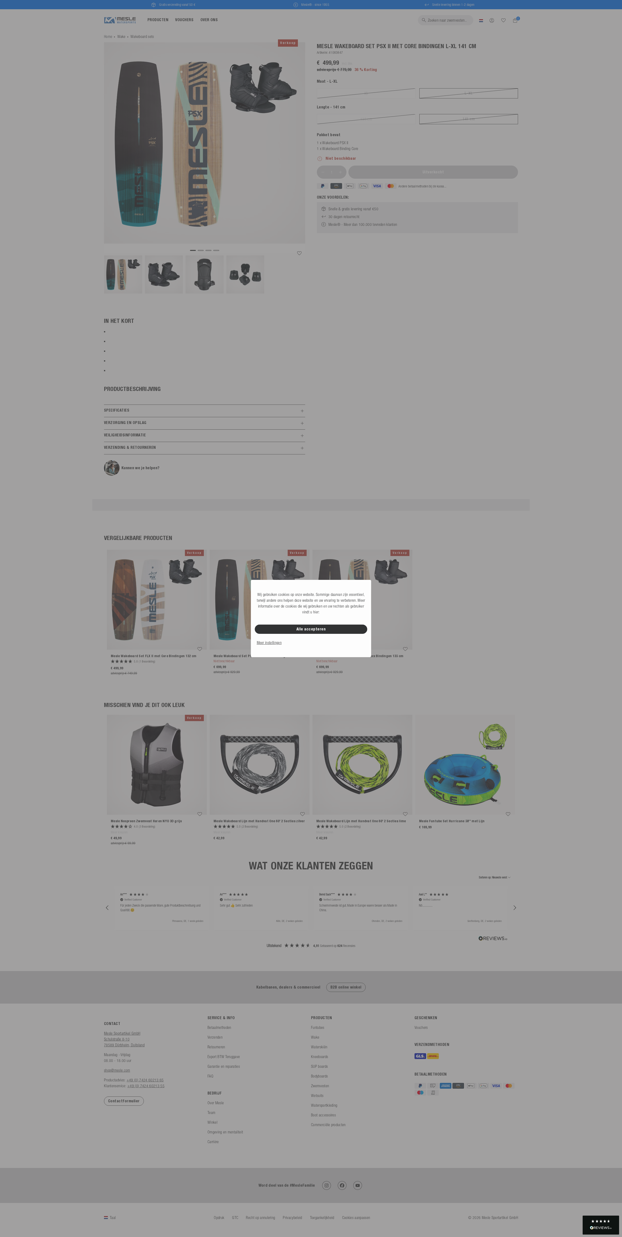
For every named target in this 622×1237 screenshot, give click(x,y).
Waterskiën (319, 1047)
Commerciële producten (328, 1124)
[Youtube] (357, 1185)
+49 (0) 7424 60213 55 (145, 1086)
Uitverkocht (433, 172)
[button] (107, 908)
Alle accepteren (311, 629)
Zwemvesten (320, 1086)
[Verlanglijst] (503, 20)
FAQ (210, 1076)
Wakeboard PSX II (335, 143)
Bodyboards (319, 1076)
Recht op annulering (260, 1217)
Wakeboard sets (142, 36)
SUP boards (319, 1066)
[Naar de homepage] (120, 20)
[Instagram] (326, 1185)
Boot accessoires (323, 1115)
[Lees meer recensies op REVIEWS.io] (493, 939)
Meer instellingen (269, 642)
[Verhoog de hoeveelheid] (340, 172)
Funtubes (317, 1027)
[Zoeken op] (503, 20)
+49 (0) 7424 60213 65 (145, 1080)
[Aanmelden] (492, 20)
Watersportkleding (324, 1105)
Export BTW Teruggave (223, 1056)
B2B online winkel (346, 987)
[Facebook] (342, 1185)
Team (211, 1112)
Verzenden (215, 1037)
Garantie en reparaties (223, 1066)
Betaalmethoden (219, 1027)
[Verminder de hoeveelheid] (323, 172)
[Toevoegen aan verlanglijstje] (299, 253)
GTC (235, 1217)
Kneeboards (319, 1056)
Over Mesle (215, 1103)
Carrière (213, 1142)
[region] (311, 908)
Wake (121, 36)
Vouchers (421, 1027)
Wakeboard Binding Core (340, 148)
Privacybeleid (292, 1217)
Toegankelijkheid (322, 1217)
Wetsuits (317, 1095)
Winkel (212, 1122)
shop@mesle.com (117, 1070)
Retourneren (216, 1047)
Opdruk (219, 1217)
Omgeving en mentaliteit (225, 1132)
